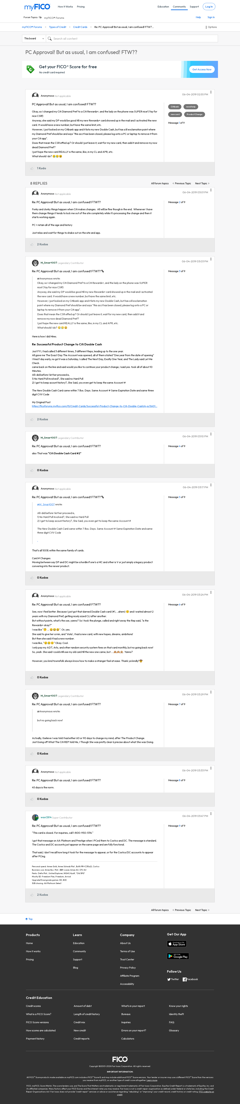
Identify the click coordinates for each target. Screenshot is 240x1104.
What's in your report (133, 1006)
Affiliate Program (129, 975)
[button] (211, 91)
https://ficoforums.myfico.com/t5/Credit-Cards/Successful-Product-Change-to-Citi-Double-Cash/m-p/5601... (94, 406)
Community (179, 6)
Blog (75, 967)
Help (198, 17)
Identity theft (176, 1014)
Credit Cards (80, 27)
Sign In (211, 17)
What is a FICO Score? (38, 1014)
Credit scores (33, 1006)
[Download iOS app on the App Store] (176, 944)
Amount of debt (83, 1006)
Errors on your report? (133, 1030)
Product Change (194, 114)
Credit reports (81, 1038)
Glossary (174, 1030)
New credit (80, 1030)
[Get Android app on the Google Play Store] (178, 956)
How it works (33, 951)
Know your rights (178, 1006)
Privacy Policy (128, 967)
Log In (209, 6)
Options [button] (212, 27)
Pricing (81, 6)
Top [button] (30, 919)
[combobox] (132, 38)
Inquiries (126, 1022)
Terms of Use (127, 951)
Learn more (152, 1080)
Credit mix (79, 1022)
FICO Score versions (37, 1022)
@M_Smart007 (46, 504)
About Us (125, 943)
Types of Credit (57, 27)
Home (29, 943)
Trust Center (127, 959)
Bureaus (125, 1014)
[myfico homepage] (37, 7)
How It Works (65, 6)
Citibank (175, 106)
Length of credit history (87, 1014)
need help (191, 106)
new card (175, 114)
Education (163, 6)
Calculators (127, 1038)
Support (194, 6)
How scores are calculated (41, 1030)
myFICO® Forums (54, 17)
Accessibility (127, 984)
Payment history (35, 1038)
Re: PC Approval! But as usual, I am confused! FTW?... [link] (124, 27)
